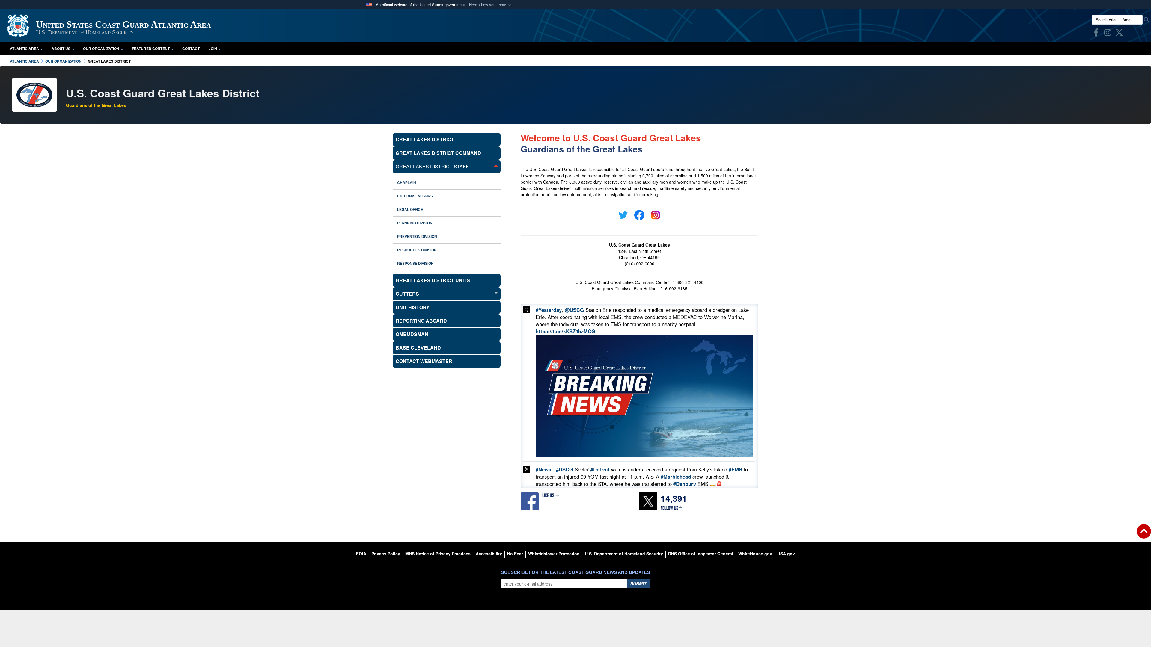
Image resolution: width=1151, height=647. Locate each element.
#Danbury (684, 483)
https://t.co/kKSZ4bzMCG (565, 331)
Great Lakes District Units (433, 280)
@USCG (574, 309)
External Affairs (415, 196)
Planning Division (415, 223)
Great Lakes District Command (438, 152)
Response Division (415, 263)
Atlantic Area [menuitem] (24, 48)
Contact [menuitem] (191, 48)
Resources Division (417, 250)
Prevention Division (417, 237)
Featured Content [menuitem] (151, 48)
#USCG (564, 469)
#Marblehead (676, 476)
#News (543, 469)
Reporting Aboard (421, 320)
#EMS (735, 469)
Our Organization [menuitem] (101, 48)
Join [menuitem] (213, 48)
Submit (638, 583)
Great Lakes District (425, 139)
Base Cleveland (418, 347)
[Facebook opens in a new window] (1096, 34)
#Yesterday (549, 309)
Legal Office (410, 210)
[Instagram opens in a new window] (1107, 34)
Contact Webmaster (424, 361)
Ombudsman (412, 334)
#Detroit (600, 469)
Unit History (413, 307)
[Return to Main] (1144, 535)
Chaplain (406, 183)
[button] (490, 5)
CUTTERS (407, 293)
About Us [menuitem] (61, 48)
